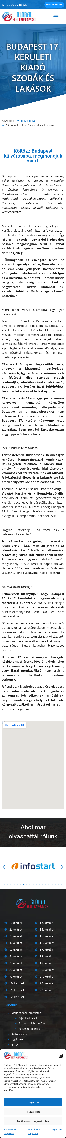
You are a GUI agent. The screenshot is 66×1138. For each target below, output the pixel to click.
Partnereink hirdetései (31, 1023)
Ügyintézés (18, 1039)
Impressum (57, 1129)
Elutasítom (33, 1111)
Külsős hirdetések (29, 1028)
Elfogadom (33, 1102)
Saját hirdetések (28, 1018)
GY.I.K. (15, 1044)
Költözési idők (19, 1034)
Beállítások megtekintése (33, 1121)
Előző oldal (28, 121)
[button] (60, 1056)
